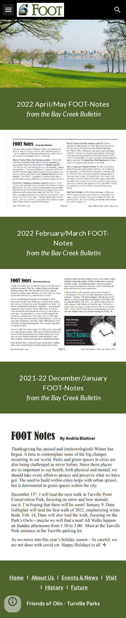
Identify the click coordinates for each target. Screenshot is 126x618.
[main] (63, 108)
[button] (8, 9)
